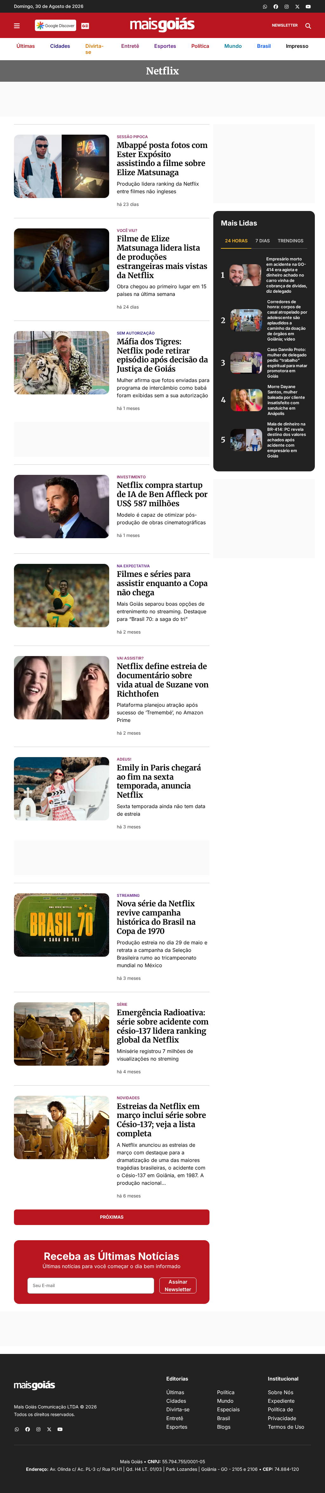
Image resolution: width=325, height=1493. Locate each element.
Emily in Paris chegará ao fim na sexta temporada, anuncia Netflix (159, 781)
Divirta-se (94, 49)
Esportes (165, 46)
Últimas (26, 46)
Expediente (281, 1401)
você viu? (127, 230)
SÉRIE (122, 1004)
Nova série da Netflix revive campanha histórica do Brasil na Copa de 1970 (156, 917)
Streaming (128, 895)
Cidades (60, 46)
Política (200, 46)
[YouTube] (308, 6)
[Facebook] (276, 6)
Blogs (223, 1427)
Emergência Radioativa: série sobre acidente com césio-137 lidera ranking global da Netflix (163, 1026)
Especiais (228, 1409)
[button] (17, 25)
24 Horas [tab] (236, 240)
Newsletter (285, 25)
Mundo (233, 46)
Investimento (131, 477)
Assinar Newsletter (178, 1285)
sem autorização (136, 333)
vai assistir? (130, 658)
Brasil (264, 46)
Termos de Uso (286, 1427)
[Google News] (85, 25)
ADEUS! (124, 759)
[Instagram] (286, 6)
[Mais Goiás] (162, 25)
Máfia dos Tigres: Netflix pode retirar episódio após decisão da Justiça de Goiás (162, 355)
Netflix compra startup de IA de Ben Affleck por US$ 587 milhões (162, 494)
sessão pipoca (132, 137)
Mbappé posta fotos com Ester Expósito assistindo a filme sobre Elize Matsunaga (162, 158)
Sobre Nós (280, 1392)
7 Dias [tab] (262, 240)
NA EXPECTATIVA (133, 566)
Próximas (111, 1217)
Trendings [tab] (290, 240)
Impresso (297, 46)
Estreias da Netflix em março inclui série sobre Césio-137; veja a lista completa (161, 1120)
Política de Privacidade (282, 1413)
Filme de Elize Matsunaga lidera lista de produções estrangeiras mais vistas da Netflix (162, 257)
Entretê (130, 46)
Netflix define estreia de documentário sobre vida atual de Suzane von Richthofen (163, 680)
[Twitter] (297, 6)
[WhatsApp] (265, 6)
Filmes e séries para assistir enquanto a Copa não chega (162, 583)
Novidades (128, 1098)
